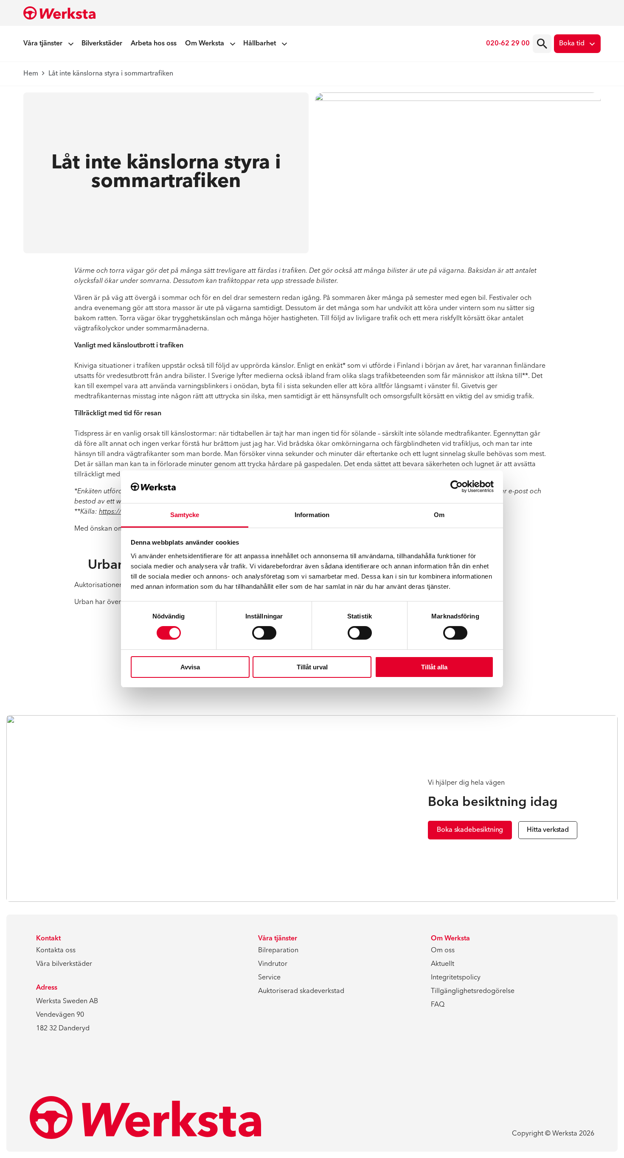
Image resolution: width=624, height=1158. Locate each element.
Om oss (443, 950)
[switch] (264, 633)
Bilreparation (278, 950)
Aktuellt (442, 964)
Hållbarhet (259, 43)
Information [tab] (312, 514)
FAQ (437, 1004)
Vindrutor (272, 964)
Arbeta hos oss (154, 43)
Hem (30, 73)
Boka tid (572, 43)
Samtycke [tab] (185, 514)
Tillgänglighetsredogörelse (472, 991)
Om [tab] (439, 514)
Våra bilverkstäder (64, 964)
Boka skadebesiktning (470, 830)
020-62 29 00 (508, 43)
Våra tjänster (42, 43)
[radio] (542, 43)
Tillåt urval (312, 667)
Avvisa (190, 667)
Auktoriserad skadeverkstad (301, 991)
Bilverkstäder (102, 43)
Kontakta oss (56, 950)
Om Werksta (204, 43)
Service (269, 977)
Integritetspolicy (456, 977)
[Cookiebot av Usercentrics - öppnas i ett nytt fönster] (456, 486)
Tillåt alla (434, 667)
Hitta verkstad (548, 830)
